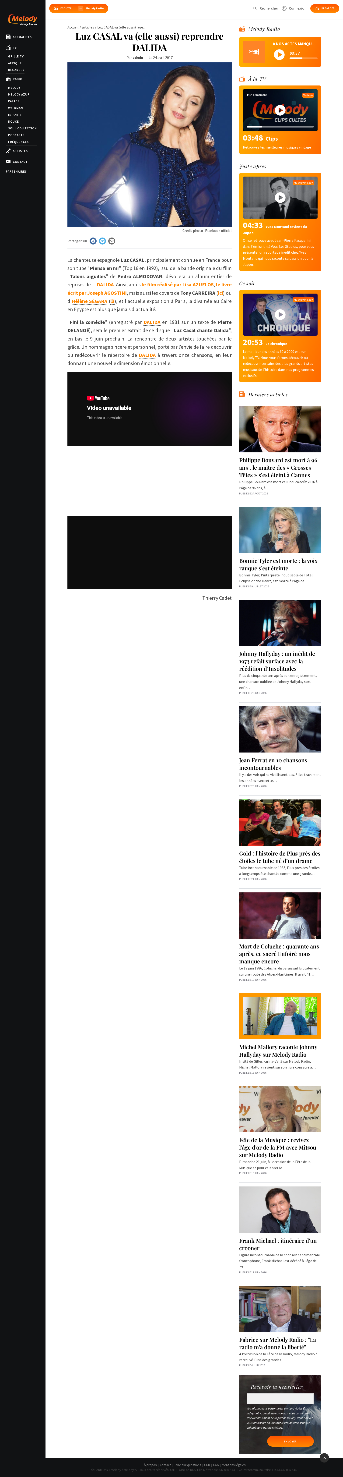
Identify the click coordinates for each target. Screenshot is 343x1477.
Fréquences (18, 142)
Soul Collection (22, 128)
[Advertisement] (149, 478)
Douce (13, 122)
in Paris (14, 115)
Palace (13, 101)
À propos (150, 1465)
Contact (20, 162)
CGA (216, 1465)
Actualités (22, 37)
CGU (207, 1465)
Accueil (73, 27)
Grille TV (16, 56)
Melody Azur (19, 94)
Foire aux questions (187, 1465)
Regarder (16, 70)
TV (15, 48)
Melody (14, 88)
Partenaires (16, 172)
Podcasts (16, 135)
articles (88, 27)
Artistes (20, 151)
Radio (17, 79)
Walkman (15, 108)
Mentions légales (234, 1465)
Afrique (15, 63)
